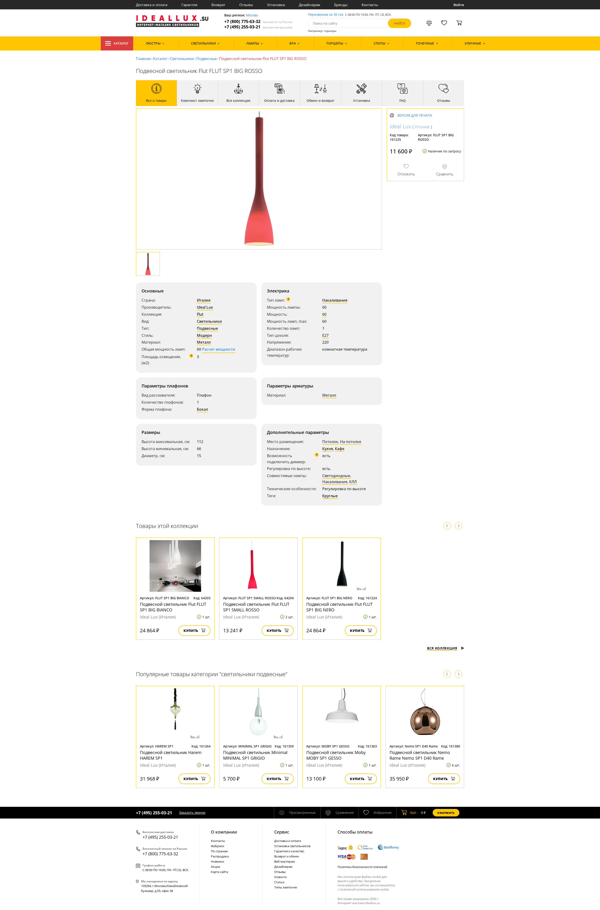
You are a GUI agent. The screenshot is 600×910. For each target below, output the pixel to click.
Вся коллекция (442, 648)
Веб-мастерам (284, 861)
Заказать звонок (192, 812)
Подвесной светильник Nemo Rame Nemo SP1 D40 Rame (420, 755)
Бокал (202, 409)
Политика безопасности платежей (362, 867)
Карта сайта (219, 872)
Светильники (182, 58)
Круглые (330, 495)
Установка (276, 4)
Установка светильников (292, 846)
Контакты (370, 4)
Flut (200, 314)
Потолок (330, 441)
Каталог (121, 43)
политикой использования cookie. (364, 889)
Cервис (281, 832)
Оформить (446, 813)
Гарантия (189, 4)
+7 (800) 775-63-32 (258, 21)
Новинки (217, 861)
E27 (325, 335)
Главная (143, 58)
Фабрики (217, 846)
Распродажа (220, 856)
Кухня (327, 448)
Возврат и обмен (286, 856)
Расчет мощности (218, 349)
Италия (203, 300)
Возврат (218, 4)
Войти (459, 5)
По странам (219, 851)
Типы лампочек (285, 887)
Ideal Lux (205, 307)
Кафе (339, 448)
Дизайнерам (309, 4)
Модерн (204, 335)
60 (324, 314)
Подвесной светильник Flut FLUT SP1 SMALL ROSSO (256, 607)
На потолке (350, 441)
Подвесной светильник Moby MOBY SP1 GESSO (336, 755)
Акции (215, 866)
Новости (280, 877)
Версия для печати (415, 116)
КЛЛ (353, 481)
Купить (191, 630)
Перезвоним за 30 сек (325, 15)
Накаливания (334, 300)
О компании (224, 832)
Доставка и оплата (151, 4)
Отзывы (246, 4)
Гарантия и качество (289, 851)
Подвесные (206, 58)
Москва (252, 15)
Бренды (341, 4)
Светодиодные (336, 475)
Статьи (279, 882)
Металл (204, 342)
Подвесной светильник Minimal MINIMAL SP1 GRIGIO (255, 755)
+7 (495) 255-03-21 (258, 27)
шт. (413, 812)
